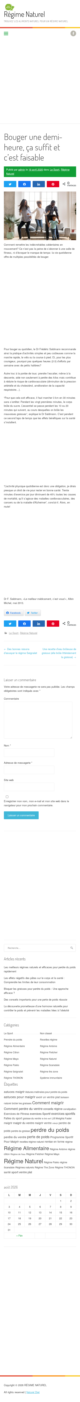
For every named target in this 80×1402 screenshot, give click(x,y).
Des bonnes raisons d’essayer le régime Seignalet (20, 651)
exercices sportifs (63, 1113)
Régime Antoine (48, 1046)
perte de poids (38, 1136)
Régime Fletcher (48, 1052)
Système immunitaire (51, 1077)
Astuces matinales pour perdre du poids (46, 1092)
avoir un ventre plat (48, 1097)
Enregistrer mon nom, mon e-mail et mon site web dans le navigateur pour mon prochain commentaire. (36, 803)
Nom (7, 745)
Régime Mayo (11, 1058)
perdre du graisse (20, 1131)
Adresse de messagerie (18, 763)
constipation (69, 1109)
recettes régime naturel (32, 1141)
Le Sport (54, 169)
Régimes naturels (24, 1167)
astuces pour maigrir (19, 1096)
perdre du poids (50, 1129)
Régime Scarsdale (50, 1065)
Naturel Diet (33, 1392)
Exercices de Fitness (16, 1114)
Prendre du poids (13, 1039)
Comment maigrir (48, 1102)
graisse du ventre (32, 1118)
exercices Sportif (40, 1113)
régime (69, 1141)
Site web (9, 780)
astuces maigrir (14, 1091)
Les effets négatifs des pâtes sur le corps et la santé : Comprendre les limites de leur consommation (34, 980)
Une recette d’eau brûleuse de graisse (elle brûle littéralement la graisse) (59, 653)
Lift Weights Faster (62, 1118)
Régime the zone (49, 1071)
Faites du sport (13, 1118)
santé (7, 1172)
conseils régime (53, 1109)
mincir (55, 1123)
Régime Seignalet (13, 1071)
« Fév (19, 1235)
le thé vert (46, 1118)
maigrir (8, 1123)
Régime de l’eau (17, 1154)
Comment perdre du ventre (23, 1108)
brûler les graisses (21, 1103)
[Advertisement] (40, 81)
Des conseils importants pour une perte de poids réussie (35, 999)
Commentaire (11, 698)
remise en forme (54, 1141)
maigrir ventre (43, 1123)
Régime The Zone (44, 1167)
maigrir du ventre (23, 1123)
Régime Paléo (11, 1065)
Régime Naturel (24, 14)
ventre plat (25, 1172)
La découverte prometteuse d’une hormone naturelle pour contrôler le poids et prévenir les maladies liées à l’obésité (36, 1008)
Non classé (46, 1033)
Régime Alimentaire (14, 1046)
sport (14, 1172)
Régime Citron (11, 1052)
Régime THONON (13, 1077)
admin (21, 169)
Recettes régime (48, 1039)
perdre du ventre (15, 1137)
